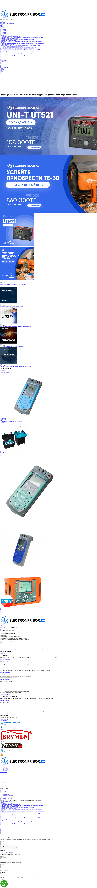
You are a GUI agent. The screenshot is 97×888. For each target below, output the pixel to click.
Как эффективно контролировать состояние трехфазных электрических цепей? (15, 326)
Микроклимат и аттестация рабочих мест (8, 44)
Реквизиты (5, 770)
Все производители (4, 719)
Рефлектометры (18, 41)
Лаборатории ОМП (10, 41)
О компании (2, 22)
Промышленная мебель (4, 56)
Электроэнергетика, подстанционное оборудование (10, 36)
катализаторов (28, 47)
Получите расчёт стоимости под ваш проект (11, 837)
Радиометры (15, 45)
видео (5, 284)
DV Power (2, 63)
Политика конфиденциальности (6, 801)
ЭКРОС (1, 71)
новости (15, 284)
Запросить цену (3, 422)
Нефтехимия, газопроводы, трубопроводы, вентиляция (11, 46)
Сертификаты (3, 23)
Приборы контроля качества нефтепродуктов (9, 47)
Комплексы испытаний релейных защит (30, 53)
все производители (4, 73)
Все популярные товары (5, 372)
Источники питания (28, 49)
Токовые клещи (9, 39)
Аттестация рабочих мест (22, 45)
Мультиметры (3, 39)
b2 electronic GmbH (4, 67)
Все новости (2, 286)
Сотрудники (8, 23)
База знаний (2, 27)
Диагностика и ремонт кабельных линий (8, 40)
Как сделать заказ (6, 794)
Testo (1, 66)
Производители (6, 769)
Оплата (1, 25)
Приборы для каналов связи (5, 50)
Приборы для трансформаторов (15, 37)
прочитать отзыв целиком (5, 659)
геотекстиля (33, 47)
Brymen (1, 62)
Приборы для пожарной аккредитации (8, 75)
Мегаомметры (21, 39)
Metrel (1, 65)
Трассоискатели (3, 41)
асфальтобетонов (21, 47)
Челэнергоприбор (3, 59)
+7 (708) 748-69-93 (3, 29)
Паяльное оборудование (19, 55)
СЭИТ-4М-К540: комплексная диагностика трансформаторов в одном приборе (15, 366)
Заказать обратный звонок (8, 852)
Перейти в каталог (4, 87)
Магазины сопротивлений (11, 43)
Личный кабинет (3, 772)
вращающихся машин (38, 37)
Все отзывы (2, 653)
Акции (1, 21)
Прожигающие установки (37, 41)
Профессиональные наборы (29, 55)
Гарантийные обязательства (8, 795)
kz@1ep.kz (2, 31)
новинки (8, 284)
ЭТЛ (8, 37)
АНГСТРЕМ (2, 61)
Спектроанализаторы (19, 49)
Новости (2, 26)
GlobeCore (2, 64)
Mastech (1, 72)
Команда (4, 778)
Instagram (10, 791)
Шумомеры (30, 45)
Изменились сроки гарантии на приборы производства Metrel (12, 306)
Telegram (6, 791)
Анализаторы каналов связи (37, 51)
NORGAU (2, 70)
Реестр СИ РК (23, 284)
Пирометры (26, 39)
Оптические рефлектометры (5, 51)
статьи (19, 284)
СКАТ (1, 68)
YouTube (13, 791)
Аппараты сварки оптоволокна (26, 51)
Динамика (2, 58)
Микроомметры (3, 37)
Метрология (2, 42)
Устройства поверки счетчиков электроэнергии (35, 43)
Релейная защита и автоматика (6, 52)
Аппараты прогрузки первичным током (8, 53)
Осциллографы (3, 49)
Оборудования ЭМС (36, 49)
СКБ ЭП (2, 69)
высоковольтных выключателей (28, 37)
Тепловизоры (15, 39)
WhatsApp (2, 91)
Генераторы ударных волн (26, 41)
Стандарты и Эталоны (21, 43)
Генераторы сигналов (11, 49)
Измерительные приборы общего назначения (9, 38)
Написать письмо (6, 860)
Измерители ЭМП (36, 45)
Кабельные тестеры (15, 51)
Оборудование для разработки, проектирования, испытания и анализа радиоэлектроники (17, 48)
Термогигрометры (3, 45)
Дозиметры (10, 45)
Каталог (2, 20)
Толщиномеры (31, 39)
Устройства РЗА (19, 53)
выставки (12, 284)
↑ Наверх (2, 879)
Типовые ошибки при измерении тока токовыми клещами (11, 346)
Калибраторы (3, 43)
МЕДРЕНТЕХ (3, 60)
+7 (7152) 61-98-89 (3, 30)
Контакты (2, 28)
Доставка (2, 24)
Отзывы (12, 23)
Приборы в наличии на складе (6, 35)
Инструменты (3, 54)
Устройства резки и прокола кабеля (7, 55)
